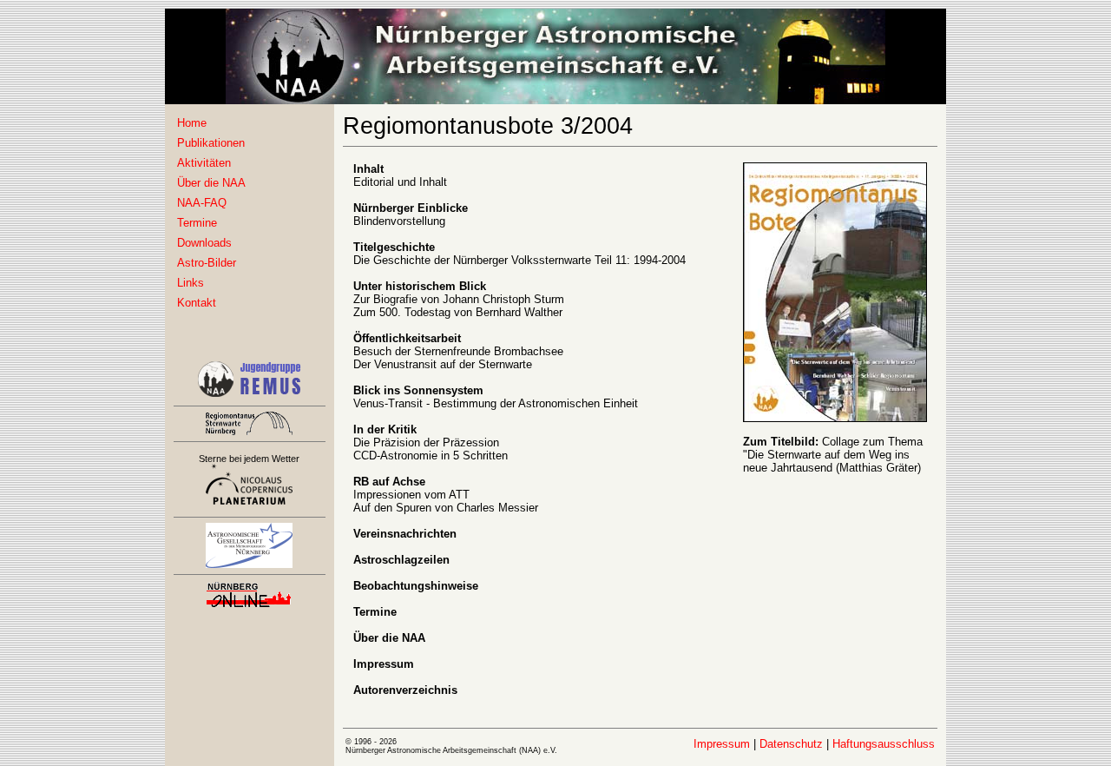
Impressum (722, 743)
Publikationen (211, 142)
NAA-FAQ (202, 202)
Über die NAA (211, 182)
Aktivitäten (204, 162)
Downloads (204, 242)
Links (190, 282)
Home (192, 122)
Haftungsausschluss (883, 743)
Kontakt (196, 302)
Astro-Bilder (206, 262)
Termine (197, 222)
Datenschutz (791, 743)
